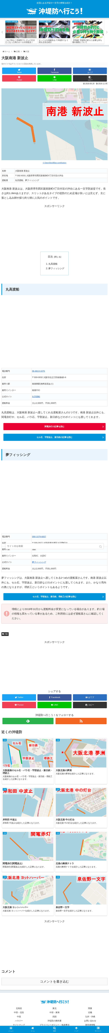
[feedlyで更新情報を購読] (27, 721)
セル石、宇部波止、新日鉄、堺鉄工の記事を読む (54, 596)
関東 (90, 1008)
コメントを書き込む (54, 981)
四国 (54, 1016)
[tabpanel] (21, 32)
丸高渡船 (52, 263)
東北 (54, 1008)
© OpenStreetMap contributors (54, 163)
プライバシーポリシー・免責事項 (54, 1025)
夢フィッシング (56, 268)
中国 (19, 1016)
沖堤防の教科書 (54, 1021)
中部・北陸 (19, 1012)
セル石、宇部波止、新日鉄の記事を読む (54, 437)
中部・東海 (54, 1012)
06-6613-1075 (38, 371)
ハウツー (19, 1021)
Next (106, 32)
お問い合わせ (90, 1021)
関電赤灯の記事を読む (54, 426)
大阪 (6, 634)
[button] (101, 546)
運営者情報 (90, 1025)
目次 (50, 256)
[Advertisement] (54, 228)
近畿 (90, 1012)
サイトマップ (19, 1025)
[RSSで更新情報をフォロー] (80, 721)
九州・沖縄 (90, 1016)
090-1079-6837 (39, 536)
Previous (2, 32)
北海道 (19, 1008)
